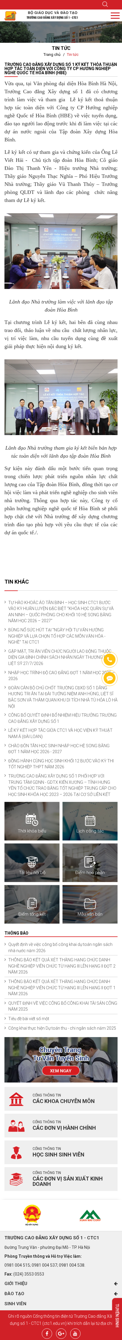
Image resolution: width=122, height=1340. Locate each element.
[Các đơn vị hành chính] (16, 1125)
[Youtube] (75, 1333)
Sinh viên (15, 1303)
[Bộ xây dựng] (32, 1215)
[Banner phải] (61, 1059)
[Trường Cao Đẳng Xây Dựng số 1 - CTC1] (10, 15)
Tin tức (72, 54)
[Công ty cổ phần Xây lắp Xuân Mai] (90, 1215)
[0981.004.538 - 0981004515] (109, 660)
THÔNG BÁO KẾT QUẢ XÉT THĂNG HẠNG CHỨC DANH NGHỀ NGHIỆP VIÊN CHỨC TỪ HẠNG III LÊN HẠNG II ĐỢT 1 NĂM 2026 (61, 987)
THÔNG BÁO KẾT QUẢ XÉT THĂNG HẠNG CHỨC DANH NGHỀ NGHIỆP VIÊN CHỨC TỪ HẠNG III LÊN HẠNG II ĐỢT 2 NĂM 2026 (61, 965)
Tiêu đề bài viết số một (28, 1018)
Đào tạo (14, 1293)
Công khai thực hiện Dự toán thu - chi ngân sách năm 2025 (62, 1028)
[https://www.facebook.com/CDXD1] (109, 678)
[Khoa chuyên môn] (16, 1098)
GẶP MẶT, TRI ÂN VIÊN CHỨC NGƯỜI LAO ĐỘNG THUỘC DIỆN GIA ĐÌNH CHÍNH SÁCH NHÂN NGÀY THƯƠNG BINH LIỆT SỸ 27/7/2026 (60, 657)
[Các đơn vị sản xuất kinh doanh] (16, 1179)
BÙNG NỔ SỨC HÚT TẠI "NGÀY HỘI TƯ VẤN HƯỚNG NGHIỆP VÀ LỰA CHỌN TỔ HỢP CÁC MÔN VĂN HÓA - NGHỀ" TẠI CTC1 (56, 636)
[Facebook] (47, 1333)
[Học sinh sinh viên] (16, 1152)
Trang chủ (52, 54)
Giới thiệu (15, 1283)
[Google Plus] (61, 1333)
